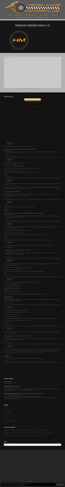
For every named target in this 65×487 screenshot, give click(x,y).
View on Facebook (6, 155)
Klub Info (6, 413)
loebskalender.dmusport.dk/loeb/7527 (32, 282)
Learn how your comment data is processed (27, 88)
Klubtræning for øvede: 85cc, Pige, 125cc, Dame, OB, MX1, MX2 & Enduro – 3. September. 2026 (24, 213)
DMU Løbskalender (9, 296)
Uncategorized (8, 421)
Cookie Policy (23, 484)
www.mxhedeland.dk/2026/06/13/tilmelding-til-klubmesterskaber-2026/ (31, 352)
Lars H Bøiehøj (7, 312)
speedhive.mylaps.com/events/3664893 (33, 349)
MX (4, 415)
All (5, 408)
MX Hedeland (10, 142)
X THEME (36, 481)
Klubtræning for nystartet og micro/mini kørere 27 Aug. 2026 (17, 250)
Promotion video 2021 (32, 106)
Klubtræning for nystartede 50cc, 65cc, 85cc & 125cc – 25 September (29, 430)
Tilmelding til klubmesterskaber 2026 (12, 191)
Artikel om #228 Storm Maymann (31, 435)
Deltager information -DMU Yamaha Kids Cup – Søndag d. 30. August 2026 (20, 149)
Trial (5, 418)
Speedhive (7, 355)
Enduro (7, 410)
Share (11, 155)
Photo (7, 174)
